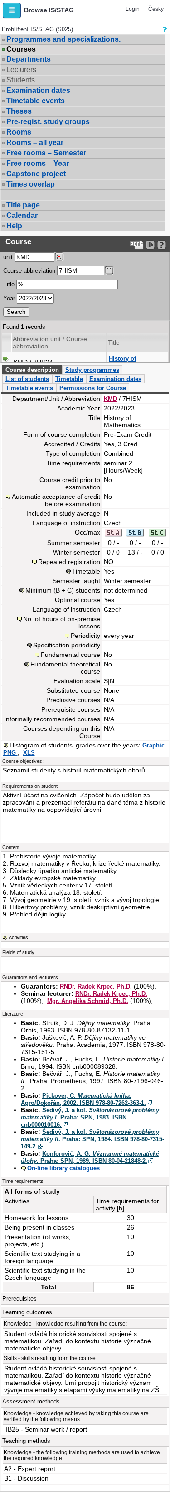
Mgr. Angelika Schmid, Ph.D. (87, 1001)
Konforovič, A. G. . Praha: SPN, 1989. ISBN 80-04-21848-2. (90, 1157)
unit (8, 257)
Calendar (22, 215)
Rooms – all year (34, 142)
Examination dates (38, 90)
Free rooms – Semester (46, 153)
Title (9, 284)
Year (9, 298)
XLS (29, 752)
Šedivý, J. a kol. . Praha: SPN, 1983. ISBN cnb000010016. (90, 1117)
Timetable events (35, 101)
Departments (28, 59)
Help (14, 226)
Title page (23, 205)
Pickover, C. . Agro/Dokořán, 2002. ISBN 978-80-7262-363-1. (83, 1099)
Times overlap (30, 184)
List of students (27, 379)
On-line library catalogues (63, 1168)
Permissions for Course (92, 388)
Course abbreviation (29, 270)
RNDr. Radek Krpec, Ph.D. (96, 986)
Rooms (18, 132)
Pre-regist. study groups (48, 121)
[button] (12, 10)
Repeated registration (69, 561)
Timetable (69, 379)
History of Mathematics (126, 362)
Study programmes (92, 370)
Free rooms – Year (37, 163)
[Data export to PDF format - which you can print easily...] (137, 245)
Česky (156, 9)
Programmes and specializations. (63, 39)
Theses (19, 111)
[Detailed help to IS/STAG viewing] (161, 245)
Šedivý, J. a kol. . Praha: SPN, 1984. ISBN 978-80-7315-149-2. (92, 1139)
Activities (18, 937)
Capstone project (36, 174)
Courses (21, 49)
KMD (110, 398)
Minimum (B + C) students (62, 590)
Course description (32, 370)
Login (133, 9)
